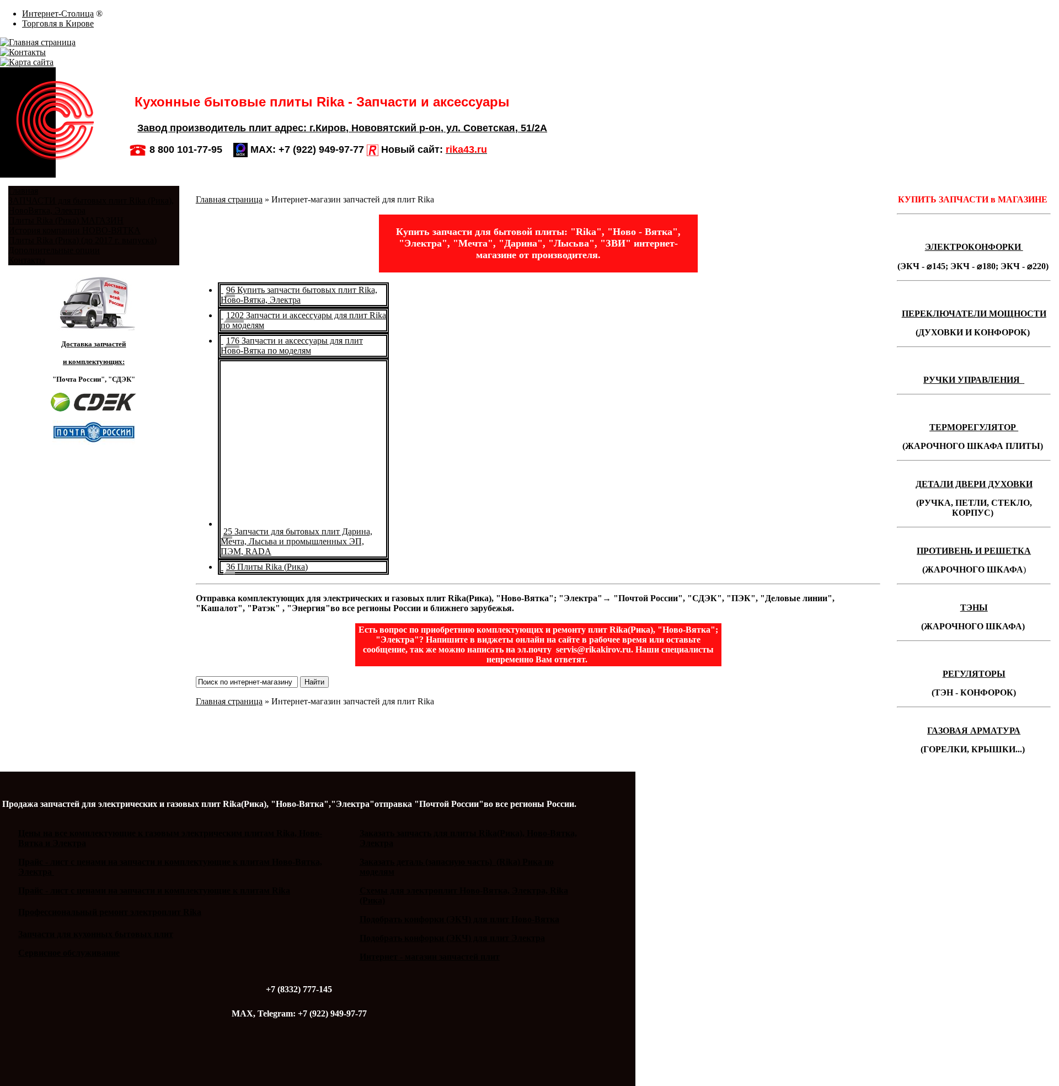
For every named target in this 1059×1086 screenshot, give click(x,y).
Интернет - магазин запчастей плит (430, 956)
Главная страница (229, 199)
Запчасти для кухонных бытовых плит (95, 934)
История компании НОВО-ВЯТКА (74, 230)
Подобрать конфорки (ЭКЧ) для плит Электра (452, 938)
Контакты (26, 260)
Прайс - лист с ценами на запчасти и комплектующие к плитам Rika (154, 890)
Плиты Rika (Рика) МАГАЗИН (66, 220)
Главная (23, 190)
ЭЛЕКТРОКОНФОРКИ (974, 247)
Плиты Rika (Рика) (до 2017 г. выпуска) (82, 240)
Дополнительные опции (54, 250)
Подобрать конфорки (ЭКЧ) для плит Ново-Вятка (459, 919)
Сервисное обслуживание (69, 952)
